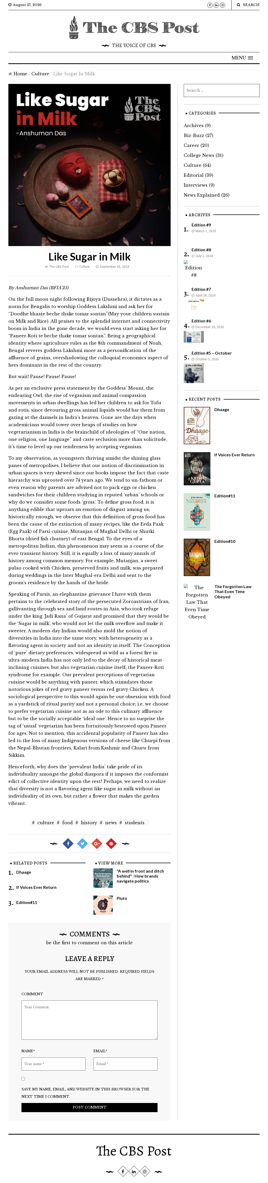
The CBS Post (59, 267)
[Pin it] (110, 843)
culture (45, 822)
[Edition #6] (194, 336)
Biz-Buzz (194, 135)
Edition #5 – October (212, 352)
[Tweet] (82, 843)
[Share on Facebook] (67, 843)
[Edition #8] (194, 269)
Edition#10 (224, 541)
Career (191, 145)
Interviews (196, 185)
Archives (194, 125)
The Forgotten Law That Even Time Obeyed (233, 591)
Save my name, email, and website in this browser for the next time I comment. (85, 1093)
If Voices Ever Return (36, 887)
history (89, 822)
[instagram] (222, 5)
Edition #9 (201, 224)
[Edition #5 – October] (194, 372)
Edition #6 (201, 320)
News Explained (202, 195)
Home (20, 73)
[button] (242, 57)
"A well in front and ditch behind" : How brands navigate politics (140, 875)
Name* (28, 1051)
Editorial (194, 175)
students (134, 822)
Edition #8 (201, 249)
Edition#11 (26, 902)
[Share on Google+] (96, 843)
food (67, 822)
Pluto (122, 898)
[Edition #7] (194, 304)
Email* (100, 1051)
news (111, 822)
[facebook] (210, 5)
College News (199, 155)
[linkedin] (216, 5)
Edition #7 (201, 289)
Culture (40, 73)
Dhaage (23, 871)
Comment (32, 994)
